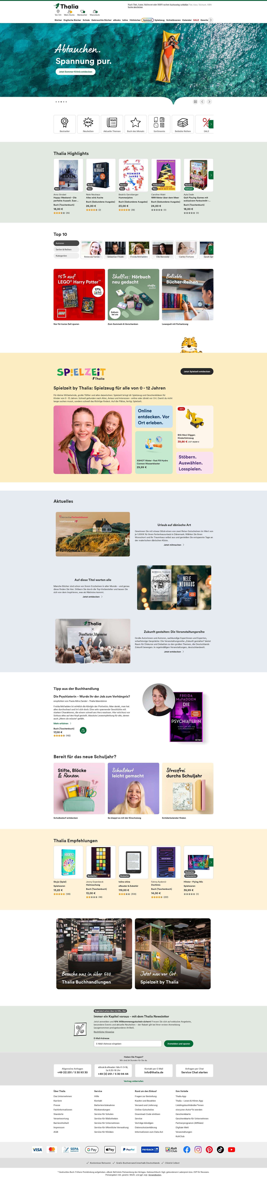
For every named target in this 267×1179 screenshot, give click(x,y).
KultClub (180, 1136)
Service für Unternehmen (106, 1123)
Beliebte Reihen (183, 124)
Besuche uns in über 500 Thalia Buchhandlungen (94, 953)
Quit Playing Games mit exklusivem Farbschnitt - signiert (198, 186)
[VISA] (37, 1150)
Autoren (60, 243)
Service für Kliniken (104, 1131)
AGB (56, 1131)
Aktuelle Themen (112, 124)
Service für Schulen (103, 1114)
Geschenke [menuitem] (206, 20)
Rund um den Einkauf (146, 1091)
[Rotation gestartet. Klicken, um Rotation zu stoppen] (195, 101)
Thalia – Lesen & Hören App (189, 1100)
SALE (206, 124)
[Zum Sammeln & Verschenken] (133, 298)
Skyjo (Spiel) (68, 874)
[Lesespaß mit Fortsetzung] (187, 298)
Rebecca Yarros (92, 249)
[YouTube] (231, 1150)
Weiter (210, 20)
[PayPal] (129, 1150)
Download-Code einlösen (147, 1114)
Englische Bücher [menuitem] (72, 20)
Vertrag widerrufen (133, 1081)
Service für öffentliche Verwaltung (111, 1127)
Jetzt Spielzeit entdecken (197, 371)
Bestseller (65, 124)
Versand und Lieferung (146, 1105)
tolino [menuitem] (125, 20)
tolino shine (133, 874)
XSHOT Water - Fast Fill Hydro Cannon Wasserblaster (154, 452)
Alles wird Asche (101, 186)
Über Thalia (59, 1091)
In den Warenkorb (83, 730)
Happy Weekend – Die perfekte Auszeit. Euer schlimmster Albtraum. (68, 186)
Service (98, 1091)
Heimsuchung (101, 874)
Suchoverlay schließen (179, 5)
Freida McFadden (139, 249)
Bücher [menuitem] (58, 20)
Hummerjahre (133, 186)
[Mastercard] (52, 1150)
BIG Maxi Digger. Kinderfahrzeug (195, 427)
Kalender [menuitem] (187, 20)
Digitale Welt (182, 1127)
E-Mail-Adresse (101, 1038)
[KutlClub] (171, 1150)
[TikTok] (220, 1150)
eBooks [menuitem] (117, 20)
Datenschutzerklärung (146, 1127)
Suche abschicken (135, 7)
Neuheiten (88, 124)
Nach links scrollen (56, 175)
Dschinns (166, 874)
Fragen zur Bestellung (146, 1096)
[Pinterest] (209, 1150)
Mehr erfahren (61, 723)
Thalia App (181, 1096)
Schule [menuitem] (86, 20)
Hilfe (96, 1096)
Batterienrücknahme (104, 1105)
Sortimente (159, 124)
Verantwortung (61, 1118)
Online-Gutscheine (144, 1109)
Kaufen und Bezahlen (145, 1100)
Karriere (58, 1100)
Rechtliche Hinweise (104, 1031)
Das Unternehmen (63, 1096)
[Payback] (150, 1150)
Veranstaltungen (184, 1131)
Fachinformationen (63, 1109)
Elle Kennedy (163, 249)
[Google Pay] (92, 1150)
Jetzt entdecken (91, 596)
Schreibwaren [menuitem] (173, 20)
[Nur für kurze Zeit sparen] (79, 298)
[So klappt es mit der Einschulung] (133, 792)
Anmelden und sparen (178, 1043)
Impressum (59, 1127)
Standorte (58, 1114)
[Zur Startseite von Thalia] (67, 6)
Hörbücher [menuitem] (135, 20)
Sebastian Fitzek (115, 249)
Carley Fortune (186, 249)
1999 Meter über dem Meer (166, 186)
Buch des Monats (135, 124)
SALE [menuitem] (196, 20)
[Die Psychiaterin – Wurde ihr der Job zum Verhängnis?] (174, 744)
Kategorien (61, 255)
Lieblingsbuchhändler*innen (190, 1105)
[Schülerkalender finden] (187, 792)
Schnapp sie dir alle (133, 65)
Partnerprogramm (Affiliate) (189, 1123)
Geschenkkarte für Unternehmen (192, 1118)
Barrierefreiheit (61, 1123)
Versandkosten (154, 1174)
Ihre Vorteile (182, 1091)
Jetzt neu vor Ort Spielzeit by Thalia (173, 953)
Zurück (202, 101)
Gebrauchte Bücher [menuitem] (101, 20)
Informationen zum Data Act (149, 1131)
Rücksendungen (102, 1109)
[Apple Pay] (110, 1150)
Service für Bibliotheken (106, 1118)
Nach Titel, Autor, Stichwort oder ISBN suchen (148, 4)
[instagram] (198, 1150)
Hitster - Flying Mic (198, 874)
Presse (57, 1105)
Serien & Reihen (63, 249)
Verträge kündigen (144, 1123)
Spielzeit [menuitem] (147, 20)
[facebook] (186, 1150)
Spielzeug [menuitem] (159, 20)
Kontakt (98, 1100)
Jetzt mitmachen (172, 544)
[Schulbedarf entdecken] (79, 792)
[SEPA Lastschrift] (71, 1150)
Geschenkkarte (183, 1114)
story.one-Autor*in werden (189, 1109)
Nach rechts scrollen (210, 175)
